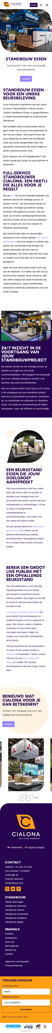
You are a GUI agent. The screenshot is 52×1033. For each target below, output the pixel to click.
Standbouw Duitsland (16, 918)
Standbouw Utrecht (14, 910)
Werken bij (10, 950)
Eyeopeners (11, 938)
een (13, 195)
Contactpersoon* (10, 986)
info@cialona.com (14, 883)
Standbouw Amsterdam (17, 914)
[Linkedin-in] (13, 889)
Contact (9, 954)
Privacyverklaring (13, 965)
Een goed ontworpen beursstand (22, 612)
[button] (47, 5)
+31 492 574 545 (23, 867)
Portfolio (9, 934)
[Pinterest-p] (18, 889)
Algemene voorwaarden (17, 961)
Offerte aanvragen (14, 902)
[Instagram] (7, 889)
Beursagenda (12, 946)
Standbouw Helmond (15, 906)
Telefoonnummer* (11, 997)
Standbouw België (14, 922)
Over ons (9, 942)
